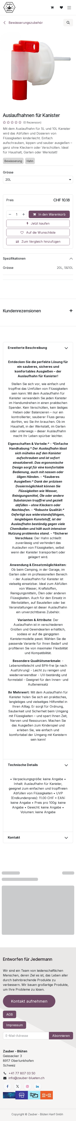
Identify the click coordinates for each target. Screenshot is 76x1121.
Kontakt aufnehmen (29, 1001)
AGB (9, 1014)
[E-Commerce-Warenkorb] (52, 7)
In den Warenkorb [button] (51, 214)
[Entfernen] (9, 214)
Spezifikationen (14, 258)
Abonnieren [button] (61, 1036)
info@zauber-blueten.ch (26, 1078)
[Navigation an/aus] (69, 7)
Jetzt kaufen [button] (39, 223)
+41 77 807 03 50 (22, 1073)
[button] (68, 22)
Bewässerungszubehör (25, 23)
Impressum (14, 1025)
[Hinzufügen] (23, 214)
